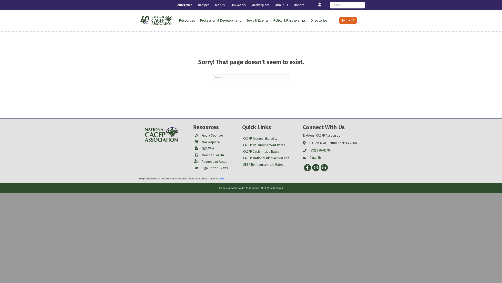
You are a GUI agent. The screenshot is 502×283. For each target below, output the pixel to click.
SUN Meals (238, 5)
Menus (220, 5)
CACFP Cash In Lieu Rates (261, 151)
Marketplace (260, 5)
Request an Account (216, 162)
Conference (184, 5)
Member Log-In (213, 155)
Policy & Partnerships (289, 20)
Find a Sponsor (212, 135)
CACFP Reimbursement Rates (264, 145)
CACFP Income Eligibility (260, 138)
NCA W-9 (208, 149)
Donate (299, 5)
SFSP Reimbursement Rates (263, 164)
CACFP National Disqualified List (266, 158)
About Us (281, 5)
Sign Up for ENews (215, 168)
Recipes (203, 5)
